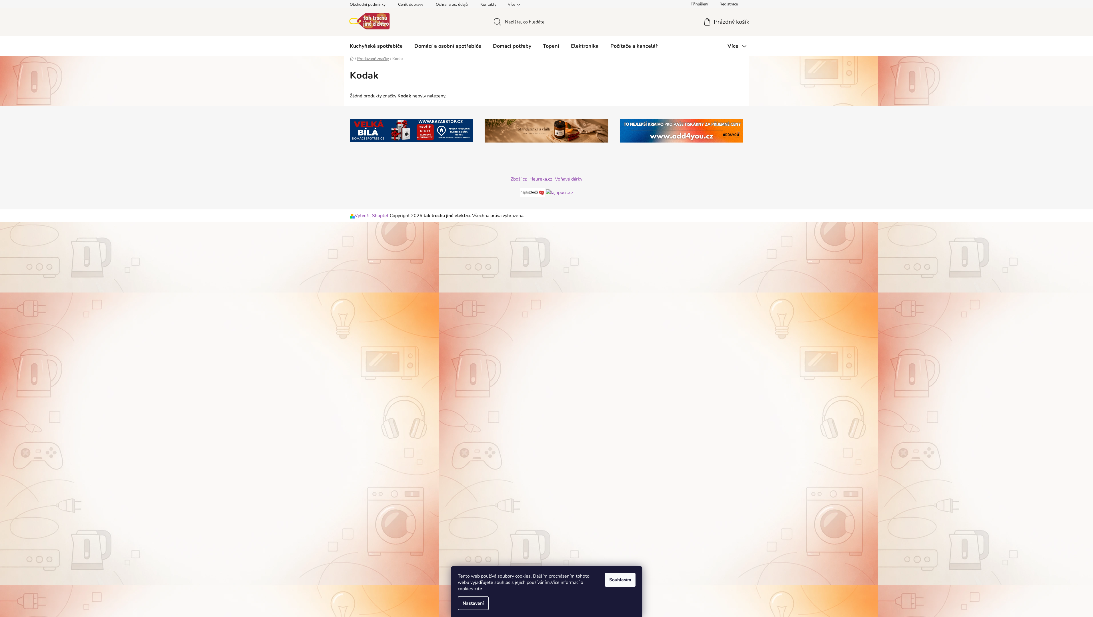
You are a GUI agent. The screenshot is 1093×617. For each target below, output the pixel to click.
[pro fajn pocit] (559, 192)
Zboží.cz (519, 179)
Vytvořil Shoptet (372, 216)
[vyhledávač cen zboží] (533, 192)
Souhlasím (620, 580)
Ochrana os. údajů (452, 4)
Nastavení (473, 603)
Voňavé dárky (568, 179)
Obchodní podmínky (367, 4)
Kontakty (488, 4)
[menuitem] (376, 46)
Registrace (729, 4)
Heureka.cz (540, 179)
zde (478, 589)
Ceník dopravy (410, 4)
